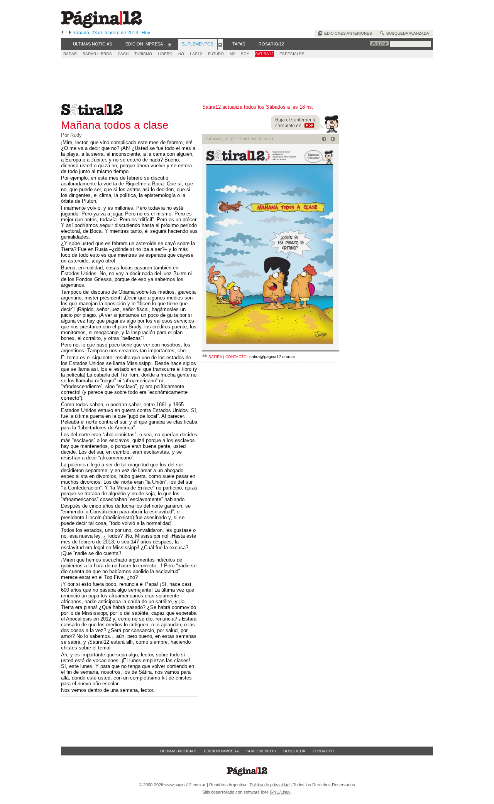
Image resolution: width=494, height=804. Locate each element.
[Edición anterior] (62, 32)
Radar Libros (97, 54)
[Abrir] (169, 44)
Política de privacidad (269, 784)
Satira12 (264, 54)
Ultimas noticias (178, 751)
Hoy (146, 32)
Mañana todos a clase (115, 125)
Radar (70, 54)
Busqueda (294, 751)
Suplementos (261, 751)
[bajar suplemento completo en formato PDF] (305, 131)
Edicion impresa (221, 751)
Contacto (323, 751)
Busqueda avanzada (406, 33)
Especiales (292, 54)
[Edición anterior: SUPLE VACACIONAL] (323, 140)
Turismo (143, 54)
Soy (245, 54)
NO (181, 54)
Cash (123, 54)
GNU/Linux (280, 792)
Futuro (216, 54)
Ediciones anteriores (347, 33)
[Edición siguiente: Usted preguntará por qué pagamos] (331, 140)
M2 (232, 54)
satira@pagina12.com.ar (272, 356)
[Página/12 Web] (101, 26)
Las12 (196, 54)
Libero (165, 54)
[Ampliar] (270, 348)
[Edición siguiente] (70, 32)
